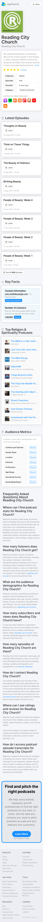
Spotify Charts (7, 918)
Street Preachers (20, 400)
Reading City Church (13, 46)
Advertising (6, 887)
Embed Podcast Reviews (28, 894)
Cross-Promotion (8, 890)
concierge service (10, 697)
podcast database (25, 666)
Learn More (21, 834)
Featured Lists (7, 912)
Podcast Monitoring (9, 896)
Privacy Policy (27, 906)
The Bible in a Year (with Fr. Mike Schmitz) (24, 341)
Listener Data (27, 860)
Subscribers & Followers (31, 887)
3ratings (23, 70)
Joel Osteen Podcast (21, 409)
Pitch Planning (27, 865)
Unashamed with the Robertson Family (24, 417)
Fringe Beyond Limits (21, 375)
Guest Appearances (9, 881)
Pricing (4, 860)
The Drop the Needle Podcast (24, 383)
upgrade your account (23, 633)
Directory (5, 909)
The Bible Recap (19, 358)
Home (4, 857)
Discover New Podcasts (31, 890)
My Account (6, 868)
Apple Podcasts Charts (10, 915)
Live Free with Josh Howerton (24, 349)
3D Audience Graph (29, 881)
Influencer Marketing (10, 893)
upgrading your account (26, 607)
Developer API (7, 871)
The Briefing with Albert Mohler (24, 392)
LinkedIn (25, 912)
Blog (4, 906)
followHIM (16, 366)
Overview (26, 857)
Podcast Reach (27, 884)
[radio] (4, 69)
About (4, 863)
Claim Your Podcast (9, 865)
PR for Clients (7, 884)
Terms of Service (28, 909)
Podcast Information (29, 863)
